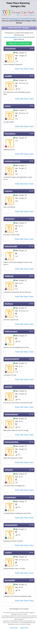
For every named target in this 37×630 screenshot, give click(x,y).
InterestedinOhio (11, 442)
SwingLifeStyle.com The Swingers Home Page (22, 18)
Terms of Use (14, 627)
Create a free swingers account (13, 37)
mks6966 (8, 76)
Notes (26, 68)
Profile (17, 68)
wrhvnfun (8, 387)
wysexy (8, 106)
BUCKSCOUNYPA (12, 359)
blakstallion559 (11, 246)
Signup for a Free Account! (19, 43)
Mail (21, 68)
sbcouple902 (10, 580)
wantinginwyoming (12, 161)
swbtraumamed (11, 331)
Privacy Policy (24, 627)
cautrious (8, 191)
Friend (31, 68)
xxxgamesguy (10, 497)
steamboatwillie (11, 525)
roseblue (8, 553)
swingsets (9, 470)
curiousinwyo (10, 49)
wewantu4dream (11, 414)
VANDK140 (9, 276)
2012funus (9, 304)
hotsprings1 (9, 219)
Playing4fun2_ (10, 134)
